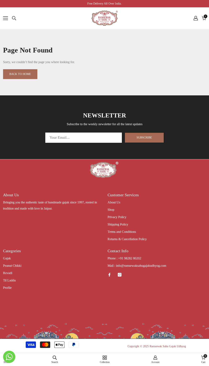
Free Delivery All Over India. (104, 3)
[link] (54, 359)
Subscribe (144, 137)
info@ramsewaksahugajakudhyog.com (141, 265)
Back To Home (20, 74)
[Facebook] (109, 275)
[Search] (14, 18)
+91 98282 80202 (129, 258)
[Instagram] (119, 275)
